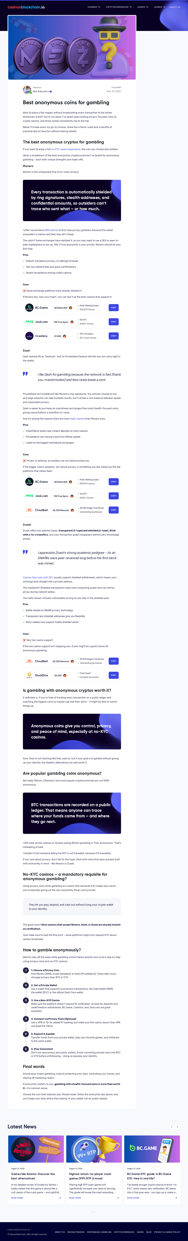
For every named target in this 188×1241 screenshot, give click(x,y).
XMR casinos (51, 230)
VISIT (113, 307)
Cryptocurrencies (117, 7)
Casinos (92, 7)
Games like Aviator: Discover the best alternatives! (33, 1176)
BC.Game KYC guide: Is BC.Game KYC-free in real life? (149, 1176)
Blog (149, 1232)
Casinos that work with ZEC (38, 577)
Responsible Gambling (99, 1232)
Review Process (76, 1232)
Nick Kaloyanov (41, 91)
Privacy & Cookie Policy (167, 1232)
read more (17, 1198)
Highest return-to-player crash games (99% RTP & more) (90, 1176)
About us (175, 7)
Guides (158, 7)
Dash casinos (77, 418)
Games (141, 7)
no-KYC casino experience (65, 149)
